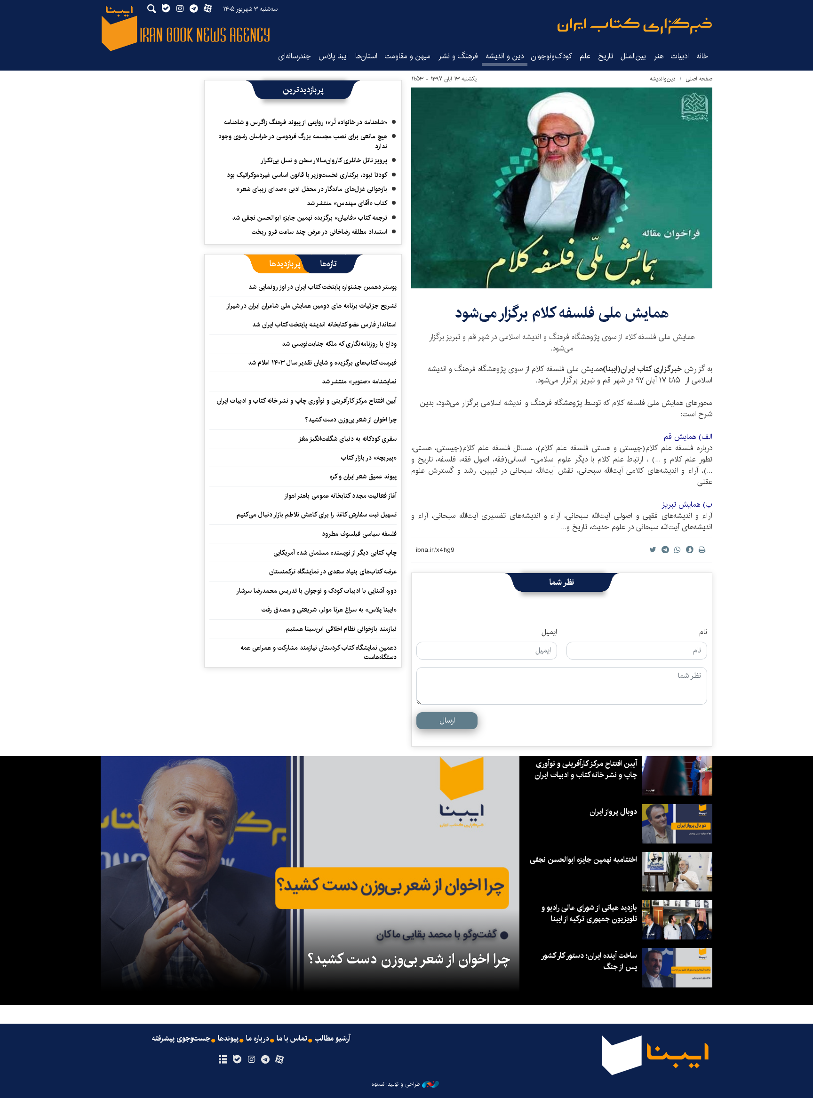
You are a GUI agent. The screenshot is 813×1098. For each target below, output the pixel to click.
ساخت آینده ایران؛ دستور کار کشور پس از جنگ (589, 961)
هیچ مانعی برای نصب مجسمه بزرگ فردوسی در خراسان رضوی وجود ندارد (302, 141)
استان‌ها (366, 56)
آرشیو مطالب (333, 1038)
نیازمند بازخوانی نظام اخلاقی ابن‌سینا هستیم (341, 629)
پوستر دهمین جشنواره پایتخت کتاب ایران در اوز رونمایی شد (322, 287)
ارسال (447, 720)
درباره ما (257, 1038)
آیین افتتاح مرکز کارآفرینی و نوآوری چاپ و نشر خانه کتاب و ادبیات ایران (307, 401)
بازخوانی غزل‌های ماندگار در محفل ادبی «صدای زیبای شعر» (311, 189)
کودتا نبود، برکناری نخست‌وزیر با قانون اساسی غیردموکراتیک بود (307, 175)
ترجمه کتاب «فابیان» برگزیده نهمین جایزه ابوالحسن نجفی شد (309, 218)
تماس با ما (292, 1038)
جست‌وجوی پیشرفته (181, 1038)
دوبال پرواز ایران (613, 811)
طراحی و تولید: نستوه (396, 1084)
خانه (702, 56)
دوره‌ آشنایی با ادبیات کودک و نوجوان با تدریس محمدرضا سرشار (316, 591)
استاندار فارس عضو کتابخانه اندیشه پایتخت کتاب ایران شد (324, 324)
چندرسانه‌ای (294, 56)
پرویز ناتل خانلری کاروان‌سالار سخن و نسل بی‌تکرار (324, 160)
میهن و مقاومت (407, 56)
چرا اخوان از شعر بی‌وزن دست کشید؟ (351, 419)
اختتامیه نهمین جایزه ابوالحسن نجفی (583, 859)
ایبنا (634, 26)
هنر (658, 56)
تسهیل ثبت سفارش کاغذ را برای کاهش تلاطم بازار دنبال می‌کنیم (317, 514)
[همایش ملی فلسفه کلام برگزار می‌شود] (561, 188)
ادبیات (680, 56)
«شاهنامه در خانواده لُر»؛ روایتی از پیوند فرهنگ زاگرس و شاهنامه (305, 122)
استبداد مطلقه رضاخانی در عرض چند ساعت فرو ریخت (319, 232)
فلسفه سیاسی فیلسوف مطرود (359, 534)
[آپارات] (280, 1060)
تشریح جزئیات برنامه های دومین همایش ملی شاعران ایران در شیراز (311, 306)
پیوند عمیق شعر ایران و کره (363, 476)
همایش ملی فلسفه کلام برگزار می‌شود (562, 313)
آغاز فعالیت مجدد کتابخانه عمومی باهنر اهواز (340, 496)
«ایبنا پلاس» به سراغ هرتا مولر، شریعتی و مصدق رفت (329, 610)
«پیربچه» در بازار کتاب (369, 458)
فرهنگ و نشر (458, 56)
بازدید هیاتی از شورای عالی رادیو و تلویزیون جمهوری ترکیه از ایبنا (589, 913)
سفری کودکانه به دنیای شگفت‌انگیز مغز (347, 439)
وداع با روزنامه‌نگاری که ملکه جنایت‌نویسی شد (339, 344)
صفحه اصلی (698, 78)
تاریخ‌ (605, 56)
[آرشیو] (223, 1060)
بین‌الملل (633, 56)
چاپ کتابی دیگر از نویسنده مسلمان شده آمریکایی (335, 553)
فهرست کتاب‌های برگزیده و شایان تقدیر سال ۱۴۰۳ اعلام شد (322, 363)
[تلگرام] (265, 1060)
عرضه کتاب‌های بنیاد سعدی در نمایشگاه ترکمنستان (333, 571)
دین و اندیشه (505, 56)
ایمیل (549, 632)
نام (703, 632)
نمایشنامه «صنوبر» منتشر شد (359, 381)
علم (585, 56)
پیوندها (228, 1038)
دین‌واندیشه (663, 78)
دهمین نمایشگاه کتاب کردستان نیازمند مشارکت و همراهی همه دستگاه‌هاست (318, 652)
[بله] (237, 1060)
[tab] (329, 264)
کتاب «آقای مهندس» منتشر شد (347, 203)
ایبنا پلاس (333, 56)
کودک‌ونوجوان (551, 56)
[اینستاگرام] (251, 1060)
